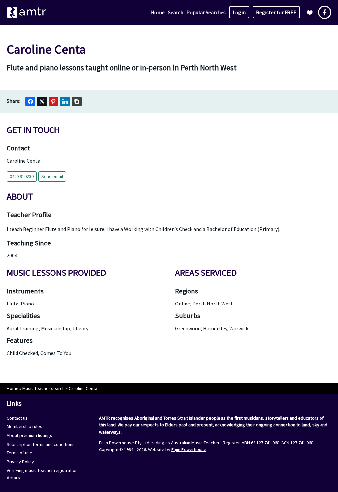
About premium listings (29, 435)
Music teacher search (43, 388)
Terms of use (19, 453)
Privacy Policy (20, 462)
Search (175, 12)
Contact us (17, 418)
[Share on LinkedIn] (65, 101)
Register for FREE (276, 12)
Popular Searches (206, 12)
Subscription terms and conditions (41, 444)
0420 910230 (22, 176)
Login (239, 12)
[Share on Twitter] (42, 101)
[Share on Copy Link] (77, 101)
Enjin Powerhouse (188, 449)
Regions (186, 291)
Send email (52, 176)
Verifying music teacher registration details (42, 473)
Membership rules (24, 426)
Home (158, 12)
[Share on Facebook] (30, 101)
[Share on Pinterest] (53, 101)
